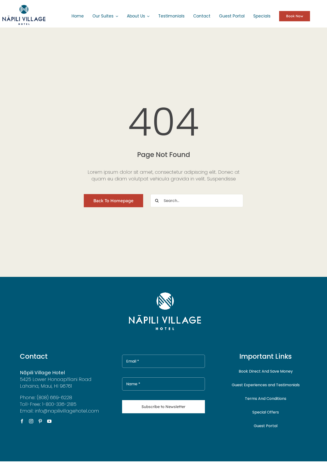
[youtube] (49, 421)
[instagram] (31, 421)
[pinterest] (40, 421)
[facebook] (22, 421)
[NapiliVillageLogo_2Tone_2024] (23, 5)
